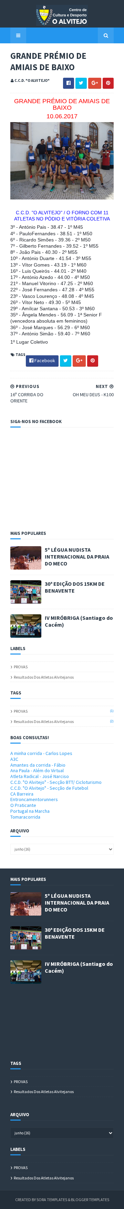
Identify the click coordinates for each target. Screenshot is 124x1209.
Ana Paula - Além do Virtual (37, 770)
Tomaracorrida (25, 817)
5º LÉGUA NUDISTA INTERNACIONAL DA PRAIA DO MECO (77, 556)
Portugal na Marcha (30, 811)
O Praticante (23, 805)
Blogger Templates (90, 1199)
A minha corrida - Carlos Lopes (41, 753)
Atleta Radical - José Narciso (39, 776)
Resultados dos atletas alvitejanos (44, 677)
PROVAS (21, 666)
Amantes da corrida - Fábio (37, 765)
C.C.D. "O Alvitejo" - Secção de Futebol (49, 788)
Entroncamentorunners (34, 799)
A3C (14, 759)
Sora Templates (52, 1199)
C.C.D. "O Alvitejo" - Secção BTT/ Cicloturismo (56, 782)
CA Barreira (21, 794)
